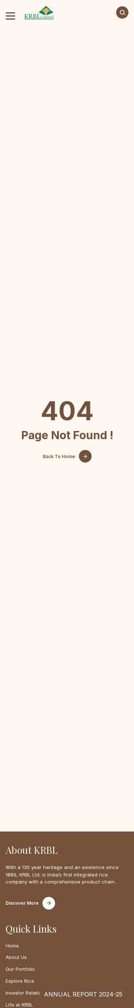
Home (12, 946)
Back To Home (59, 456)
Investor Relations (26, 993)
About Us (16, 957)
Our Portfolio (20, 969)
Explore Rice (20, 981)
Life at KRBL (19, 1005)
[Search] (122, 12)
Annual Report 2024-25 (83, 994)
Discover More (22, 903)
